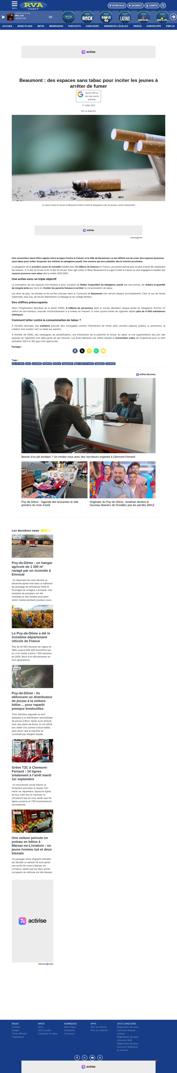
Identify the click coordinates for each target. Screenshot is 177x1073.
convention (110, 364)
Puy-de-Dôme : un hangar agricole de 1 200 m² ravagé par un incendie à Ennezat (32, 568)
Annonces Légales (116, 26)
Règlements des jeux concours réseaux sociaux (127, 1030)
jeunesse (56, 364)
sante (28, 364)
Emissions (69, 1030)
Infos (40, 26)
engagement (68, 364)
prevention (36, 364)
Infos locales (44, 1030)
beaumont (47, 364)
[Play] (4, 17)
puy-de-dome (18, 364)
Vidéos (137, 26)
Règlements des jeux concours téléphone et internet (127, 1046)
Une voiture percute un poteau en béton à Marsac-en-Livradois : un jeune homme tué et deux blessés (32, 845)
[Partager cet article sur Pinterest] (88, 352)
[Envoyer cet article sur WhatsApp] (95, 352)
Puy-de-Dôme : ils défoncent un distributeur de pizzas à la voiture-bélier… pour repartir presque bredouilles (32, 700)
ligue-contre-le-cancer (84, 364)
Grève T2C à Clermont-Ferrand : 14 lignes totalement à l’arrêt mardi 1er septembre (31, 773)
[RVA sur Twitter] (84, 1057)
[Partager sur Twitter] (81, 352)
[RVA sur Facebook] (77, 1057)
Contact (16, 1027)
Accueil (7, 26)
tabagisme (99, 364)
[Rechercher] (163, 5)
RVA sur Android (99, 1030)
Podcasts (74, 26)
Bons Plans (25, 26)
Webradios (56, 26)
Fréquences (18, 1036)
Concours (92, 26)
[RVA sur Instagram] (100, 1057)
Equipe (15, 1030)
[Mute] (50, 17)
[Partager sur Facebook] (74, 352)
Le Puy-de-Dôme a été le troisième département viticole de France (31, 637)
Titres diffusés (19, 1033)
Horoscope (154, 26)
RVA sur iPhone (98, 1027)
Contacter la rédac (48, 1033)
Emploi (170, 26)
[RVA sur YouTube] (92, 1057)
